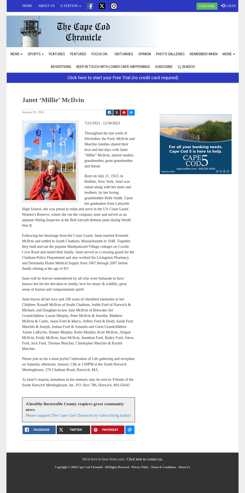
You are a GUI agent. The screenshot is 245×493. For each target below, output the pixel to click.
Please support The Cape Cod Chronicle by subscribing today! (78, 415)
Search (188, 67)
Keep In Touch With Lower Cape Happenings (113, 67)
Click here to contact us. (145, 459)
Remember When (203, 54)
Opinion (144, 54)
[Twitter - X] (102, 6)
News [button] (15, 54)
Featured (78, 54)
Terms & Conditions (163, 467)
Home (27, 6)
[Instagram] (114, 6)
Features (57, 54)
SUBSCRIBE (207, 6)
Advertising (61, 67)
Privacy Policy (140, 467)
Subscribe (164, 67)
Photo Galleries (170, 54)
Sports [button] (34, 54)
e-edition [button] (70, 6)
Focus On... (100, 54)
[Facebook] (90, 6)
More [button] (228, 54)
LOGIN (230, 6)
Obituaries (123, 54)
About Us (46, 6)
